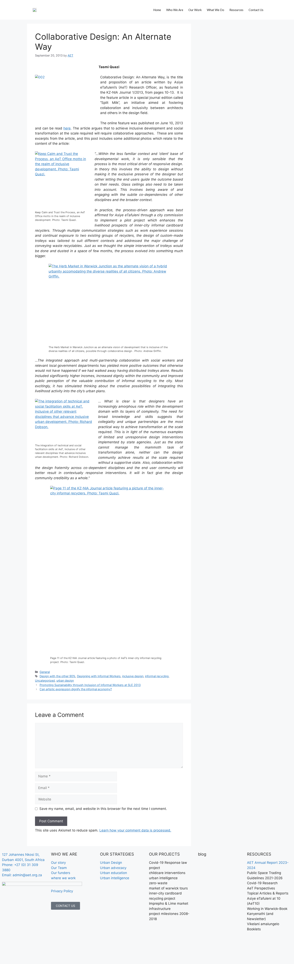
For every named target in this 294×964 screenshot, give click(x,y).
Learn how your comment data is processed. (135, 830)
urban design (65, 680)
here (67, 128)
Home (157, 10)
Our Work (195, 10)
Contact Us (256, 10)
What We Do (215, 10)
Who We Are (174, 10)
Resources (236, 10)
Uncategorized (45, 680)
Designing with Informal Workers (99, 676)
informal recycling (157, 676)
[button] (272, 9)
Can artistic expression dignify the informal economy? (76, 689)
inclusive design (132, 676)
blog (202, 854)
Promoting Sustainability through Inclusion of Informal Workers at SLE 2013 (90, 685)
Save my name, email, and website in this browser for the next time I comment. (103, 809)
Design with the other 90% (57, 676)
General (45, 672)
